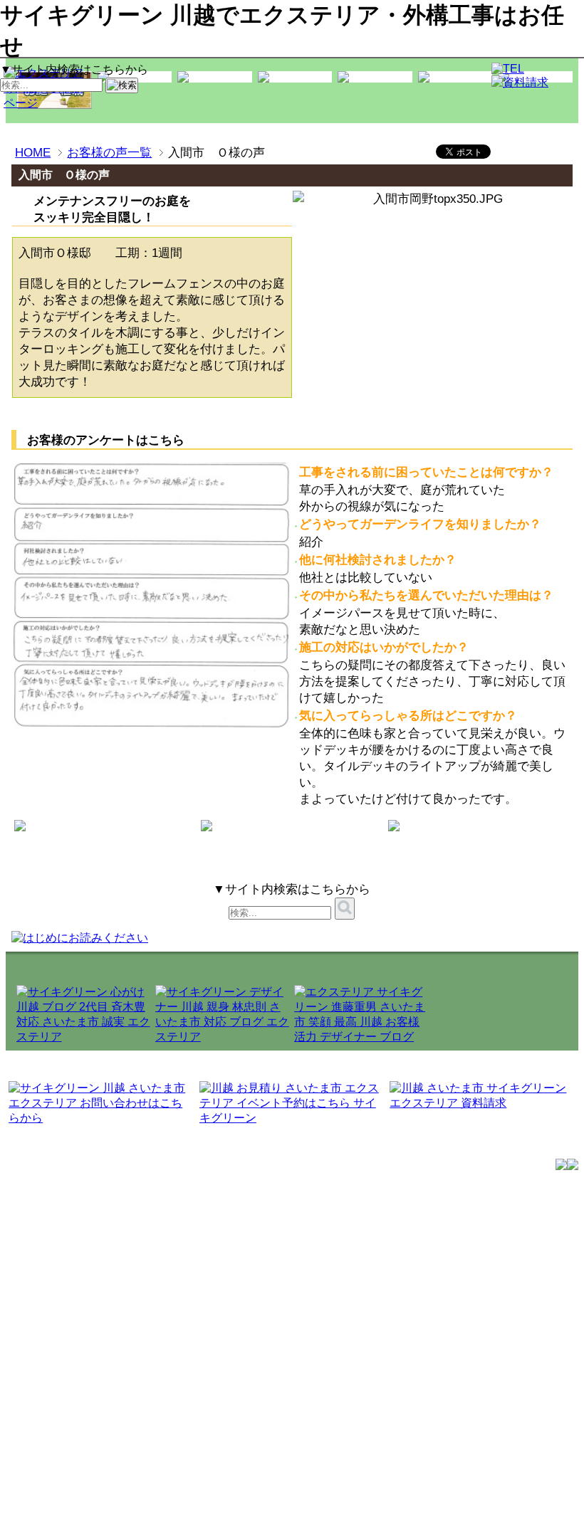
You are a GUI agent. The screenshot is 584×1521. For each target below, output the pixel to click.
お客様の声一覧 (109, 152)
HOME (33, 152)
